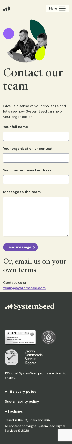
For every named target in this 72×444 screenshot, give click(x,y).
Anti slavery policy (20, 391)
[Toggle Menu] (57, 9)
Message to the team (22, 191)
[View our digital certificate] (11, 357)
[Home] (6, 8)
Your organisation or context (28, 148)
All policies (14, 411)
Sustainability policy (22, 401)
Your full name (15, 126)
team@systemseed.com (24, 288)
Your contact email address (27, 170)
